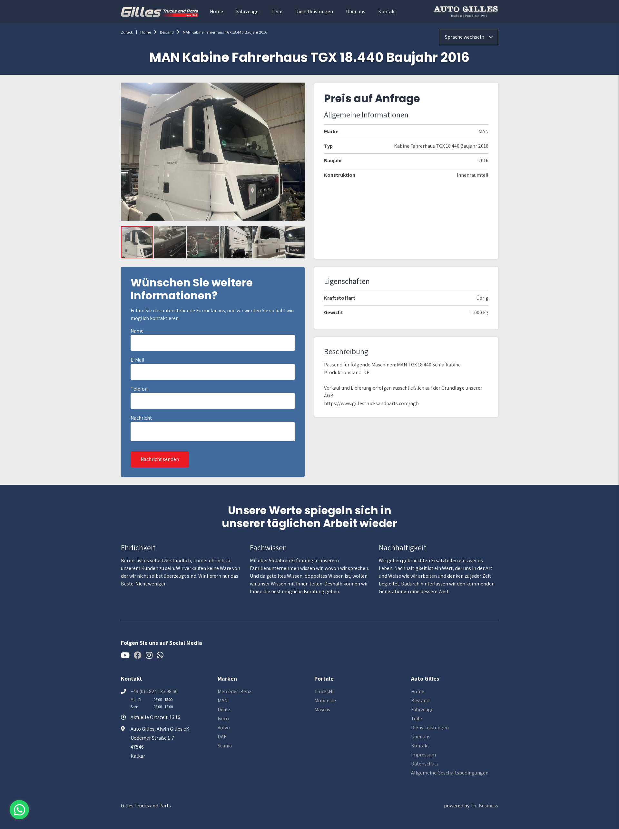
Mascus (322, 709)
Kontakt (387, 11)
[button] (170, 242)
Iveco (223, 718)
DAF (222, 736)
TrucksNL (324, 691)
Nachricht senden (160, 459)
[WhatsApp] (19, 809)
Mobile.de (325, 700)
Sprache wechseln (465, 37)
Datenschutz (424, 763)
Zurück (127, 32)
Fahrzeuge (247, 11)
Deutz (224, 709)
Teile (276, 11)
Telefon (139, 388)
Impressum (423, 754)
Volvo (224, 727)
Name (137, 330)
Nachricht (141, 417)
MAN (223, 700)
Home (216, 11)
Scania (225, 745)
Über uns (355, 11)
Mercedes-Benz (234, 691)
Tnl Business (484, 805)
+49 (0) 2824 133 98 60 (154, 691)
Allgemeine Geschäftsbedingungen (449, 772)
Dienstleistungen (314, 11)
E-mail (137, 359)
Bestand (167, 32)
